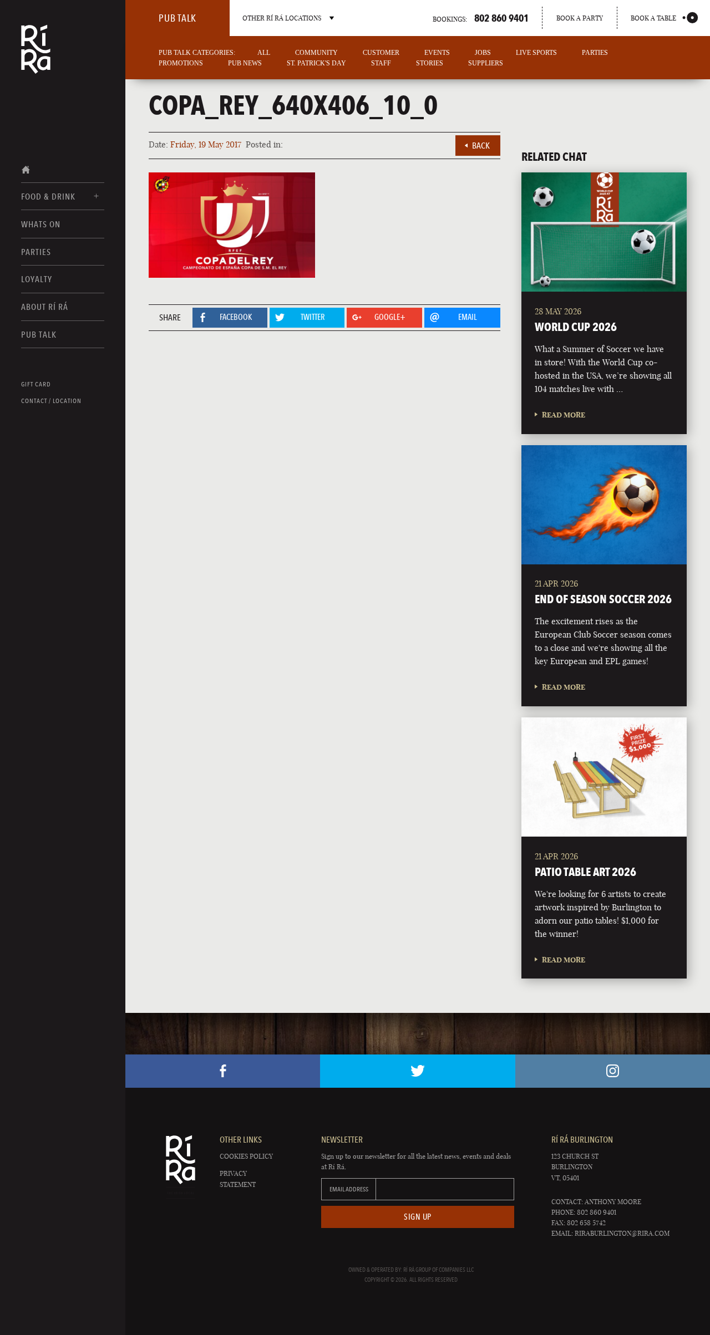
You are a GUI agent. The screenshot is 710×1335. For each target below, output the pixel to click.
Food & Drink (48, 196)
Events (437, 53)
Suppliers (485, 63)
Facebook (222, 1071)
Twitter (417, 1071)
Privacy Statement (238, 1178)
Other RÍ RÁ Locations (281, 18)
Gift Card (36, 384)
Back (481, 145)
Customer (381, 53)
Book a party (579, 18)
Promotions (181, 63)
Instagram (612, 1071)
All (263, 53)
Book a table (653, 18)
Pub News (245, 63)
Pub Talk (39, 334)
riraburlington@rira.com (622, 1233)
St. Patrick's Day (316, 63)
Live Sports (536, 53)
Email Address (348, 1189)
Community (316, 53)
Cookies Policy (246, 1156)
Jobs (483, 53)
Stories (429, 63)
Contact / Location (51, 401)
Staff (381, 63)
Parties (36, 252)
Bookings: (481, 18)
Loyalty (36, 279)
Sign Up (418, 1217)
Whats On (40, 224)
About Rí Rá (44, 307)
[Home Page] (35, 56)
